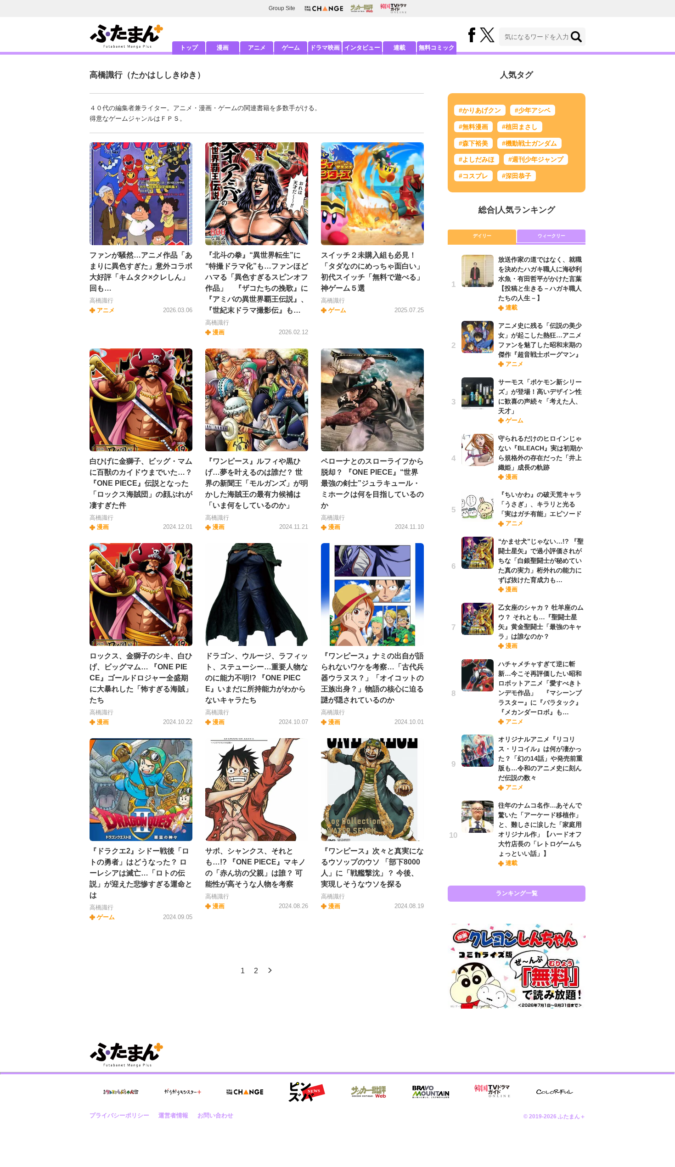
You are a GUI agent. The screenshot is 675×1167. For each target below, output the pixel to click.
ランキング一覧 (517, 893)
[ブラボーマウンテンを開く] (430, 1092)
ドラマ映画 (325, 47)
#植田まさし (520, 126)
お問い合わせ (215, 1115)
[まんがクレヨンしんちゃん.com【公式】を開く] (120, 1092)
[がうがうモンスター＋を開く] (182, 1091)
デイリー (482, 235)
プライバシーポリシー (119, 1115)
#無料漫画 (473, 126)
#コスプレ (473, 176)
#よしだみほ (477, 159)
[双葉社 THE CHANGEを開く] (323, 8)
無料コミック (437, 47)
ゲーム (291, 47)
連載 (399, 47)
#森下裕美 (473, 143)
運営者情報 (173, 1115)
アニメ (257, 47)
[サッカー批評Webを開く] (361, 8)
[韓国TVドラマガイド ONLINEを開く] (393, 8)
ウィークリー (551, 235)
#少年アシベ (533, 110)
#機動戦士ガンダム (529, 143)
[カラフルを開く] (554, 1091)
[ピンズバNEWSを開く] (306, 1092)
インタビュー (362, 47)
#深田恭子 (516, 176)
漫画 (223, 47)
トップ (189, 47)
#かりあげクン (480, 110)
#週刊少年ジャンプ (535, 159)
